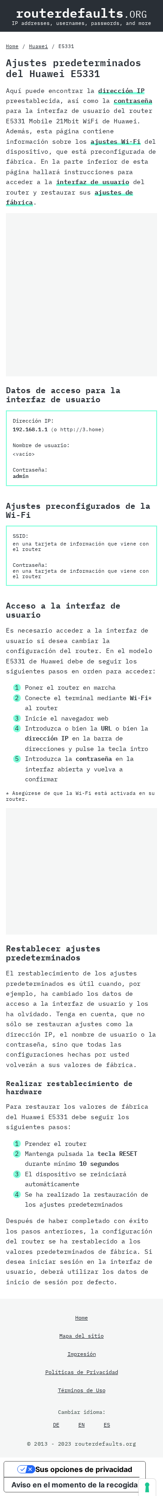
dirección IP (121, 91)
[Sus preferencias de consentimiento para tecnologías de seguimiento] (147, 1487)
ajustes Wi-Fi (116, 141)
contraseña (133, 101)
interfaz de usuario (92, 182)
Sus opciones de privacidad (83, 1469)
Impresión (81, 1353)
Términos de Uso (81, 1390)
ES (107, 1424)
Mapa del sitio (81, 1335)
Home (12, 46)
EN (81, 1424)
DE (56, 1424)
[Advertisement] (81, 294)
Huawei (38, 46)
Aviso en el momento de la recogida (74, 1484)
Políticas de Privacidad (81, 1371)
